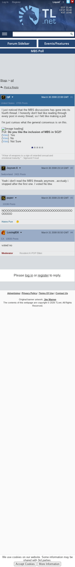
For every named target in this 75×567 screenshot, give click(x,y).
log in (29, 275)
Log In (5, 2)
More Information (49, 564)
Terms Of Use (46, 293)
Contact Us (62, 293)
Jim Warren (50, 299)
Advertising (13, 293)
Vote (5, 135)
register (43, 275)
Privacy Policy (29, 293)
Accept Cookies (25, 564)
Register (16, 2)
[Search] (71, 34)
